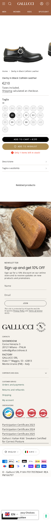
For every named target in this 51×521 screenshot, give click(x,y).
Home (5, 71)
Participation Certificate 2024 (18, 429)
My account (8, 400)
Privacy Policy (19, 310)
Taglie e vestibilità (10, 168)
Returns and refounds (13, 389)
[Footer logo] (24, 327)
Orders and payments (13, 384)
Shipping (7, 90)
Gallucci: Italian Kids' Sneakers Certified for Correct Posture (24, 440)
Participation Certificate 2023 (18, 424)
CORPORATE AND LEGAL (10, 373)
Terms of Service (35, 310)
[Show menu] (4, 3)
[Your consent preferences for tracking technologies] (46, 516)
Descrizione (7, 161)
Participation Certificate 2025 (18, 433)
